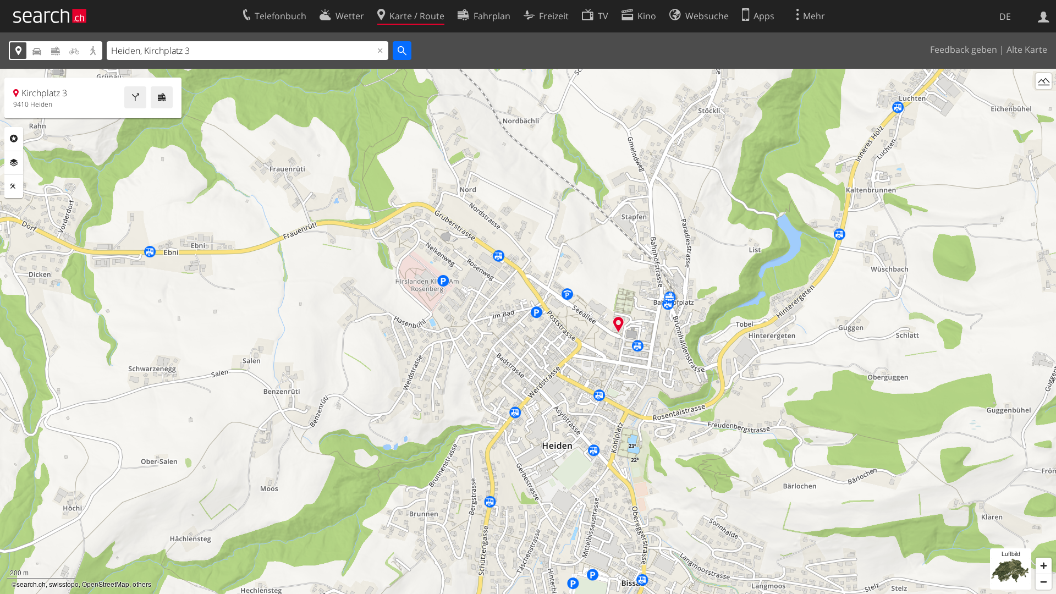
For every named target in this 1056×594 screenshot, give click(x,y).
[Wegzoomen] (1044, 582)
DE (1005, 16)
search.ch (31, 583)
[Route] (135, 97)
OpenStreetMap (105, 583)
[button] (618, 324)
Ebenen (13, 162)
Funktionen (13, 186)
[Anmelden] (1043, 16)
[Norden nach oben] (1044, 101)
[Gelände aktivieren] (1044, 81)
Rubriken (13, 138)
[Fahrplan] (162, 97)
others (142, 583)
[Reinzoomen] (1044, 566)
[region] (528, 331)
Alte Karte (1027, 49)
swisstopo (64, 583)
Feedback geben (963, 49)
